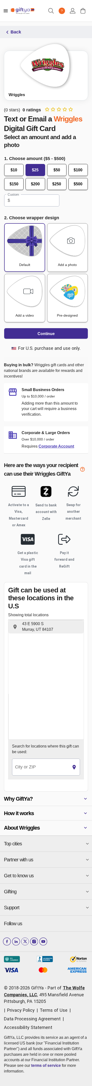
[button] (46, 626)
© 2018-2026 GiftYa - (25, 987)
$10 (14, 170)
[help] (84, 470)
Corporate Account (56, 446)
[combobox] (40, 767)
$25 (35, 170)
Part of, (44, 994)
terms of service (46, 1065)
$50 (56, 170)
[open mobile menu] (5, 10)
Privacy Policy (21, 1010)
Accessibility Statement (28, 1027)
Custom (13, 195)
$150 (14, 184)
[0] (83, 11)
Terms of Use (53, 1010)
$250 (56, 184)
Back (16, 31)
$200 (35, 184)
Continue (46, 334)
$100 (78, 170)
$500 (78, 184)
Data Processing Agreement (32, 1018)
